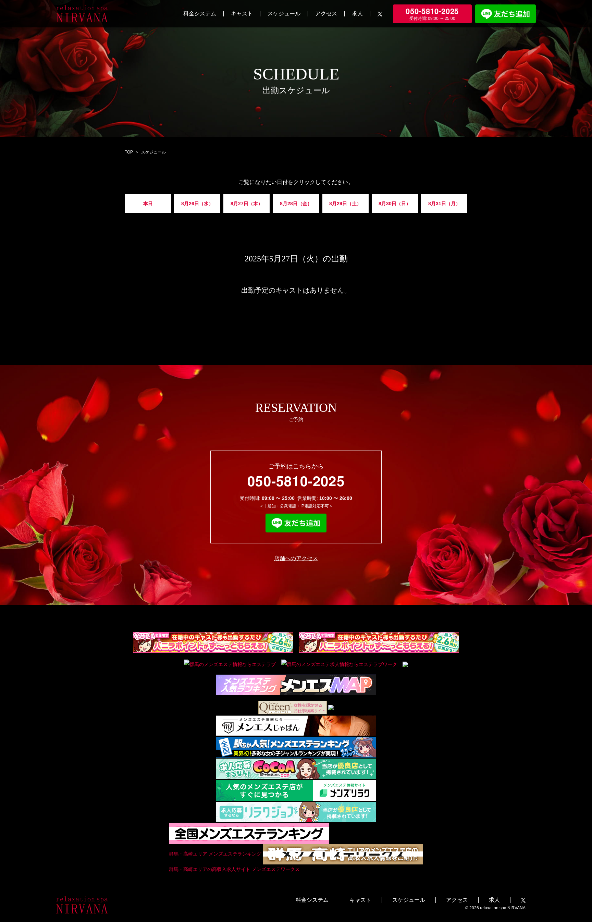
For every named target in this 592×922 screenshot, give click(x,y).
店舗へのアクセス (296, 558)
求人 (357, 13)
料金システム (199, 13)
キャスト (242, 13)
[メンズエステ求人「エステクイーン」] (292, 707)
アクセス (326, 13)
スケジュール (284, 13)
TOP (129, 152)
